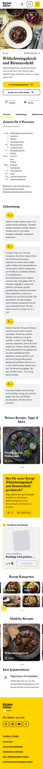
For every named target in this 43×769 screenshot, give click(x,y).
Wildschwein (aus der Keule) (21, 133)
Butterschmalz (16, 144)
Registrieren (17, 676)
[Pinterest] (12, 724)
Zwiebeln (14, 136)
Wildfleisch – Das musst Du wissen (16, 186)
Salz (12, 159)
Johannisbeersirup (18, 179)
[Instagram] (6, 724)
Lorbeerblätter (16, 147)
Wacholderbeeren (17, 150)
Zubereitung (21, 114)
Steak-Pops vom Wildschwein (14, 454)
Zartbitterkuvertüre (18, 176)
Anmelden (33, 676)
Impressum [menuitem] (8, 741)
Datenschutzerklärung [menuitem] (13, 746)
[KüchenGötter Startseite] (7, 4)
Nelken (13, 153)
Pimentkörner (16, 170)
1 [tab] (19, 467)
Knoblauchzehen (17, 142)
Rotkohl (13, 165)
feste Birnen (15, 167)
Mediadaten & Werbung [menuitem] (13, 751)
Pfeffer (13, 162)
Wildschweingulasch (16, 653)
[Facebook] (26, 724)
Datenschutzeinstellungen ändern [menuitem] (18, 761)
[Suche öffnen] (29, 4)
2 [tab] (21, 467)
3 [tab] (23, 467)
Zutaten (6, 114)
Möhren (13, 139)
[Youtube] (19, 724)
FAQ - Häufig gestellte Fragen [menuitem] (16, 756)
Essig (12, 173)
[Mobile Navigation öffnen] (37, 4)
